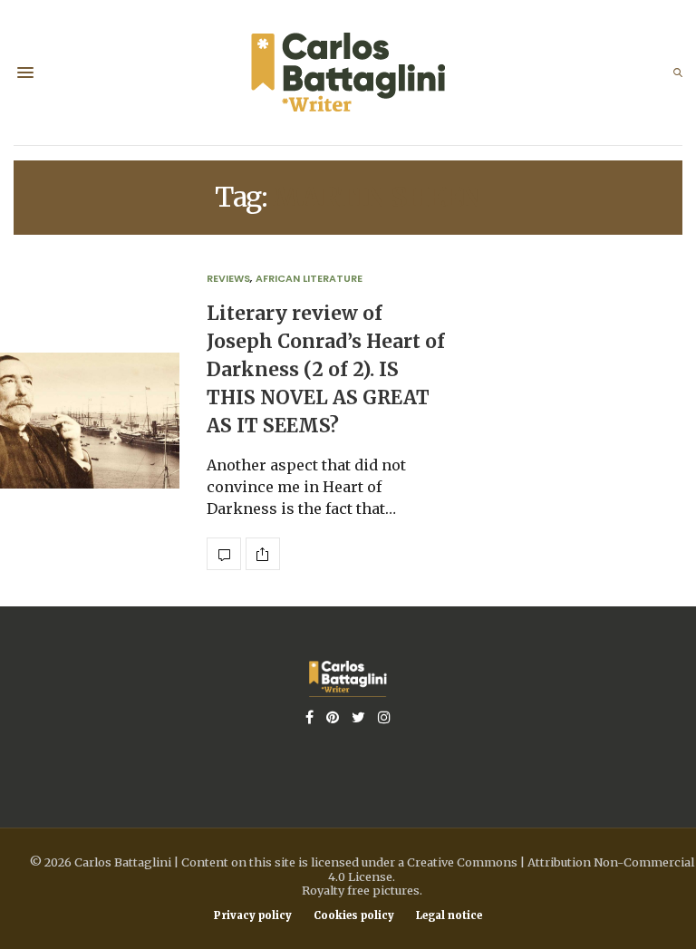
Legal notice (449, 916)
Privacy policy (253, 916)
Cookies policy (354, 916)
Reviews (228, 278)
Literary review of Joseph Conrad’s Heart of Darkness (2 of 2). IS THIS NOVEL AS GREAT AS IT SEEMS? (326, 370)
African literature (309, 278)
